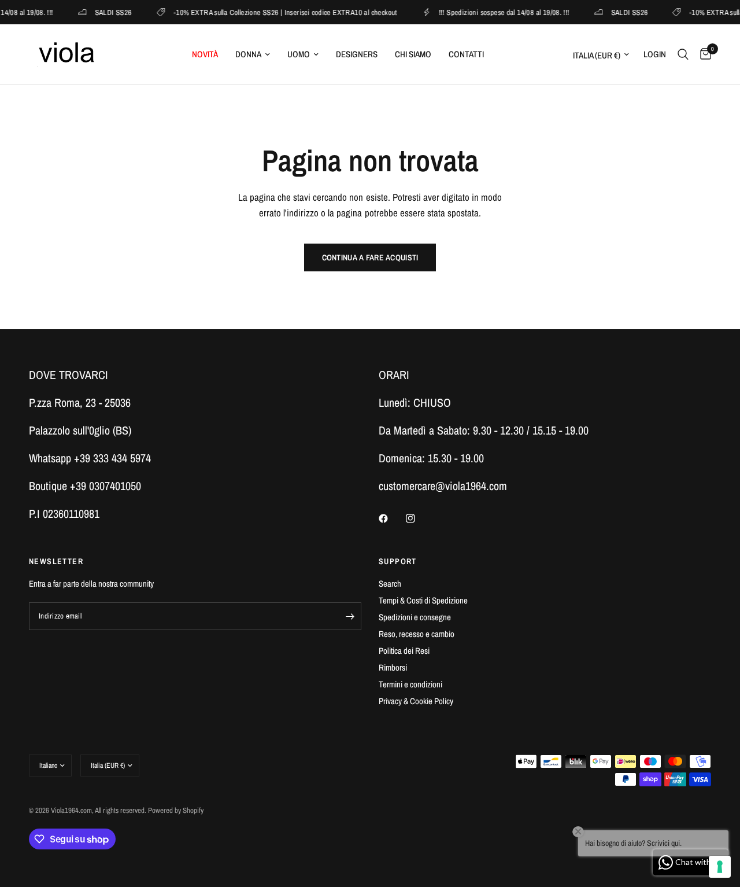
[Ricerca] (683, 54)
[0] (702, 54)
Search (390, 583)
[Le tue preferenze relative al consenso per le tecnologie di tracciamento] (720, 867)
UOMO (298, 54)
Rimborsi (393, 667)
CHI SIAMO (413, 54)
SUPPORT (398, 561)
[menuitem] (205, 54)
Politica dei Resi (404, 651)
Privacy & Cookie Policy (416, 701)
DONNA (248, 54)
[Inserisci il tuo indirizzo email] (349, 616)
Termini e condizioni (410, 684)
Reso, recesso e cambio (416, 634)
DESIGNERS (357, 54)
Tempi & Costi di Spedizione (423, 600)
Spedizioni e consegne (415, 617)
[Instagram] (418, 518)
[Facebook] (391, 518)
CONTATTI (466, 54)
